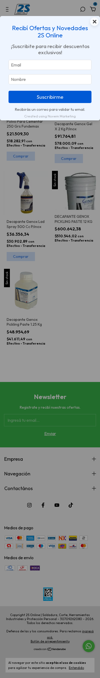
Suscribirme (50, 97)
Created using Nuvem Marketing (50, 116)
